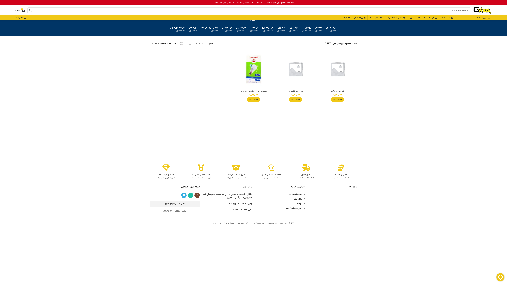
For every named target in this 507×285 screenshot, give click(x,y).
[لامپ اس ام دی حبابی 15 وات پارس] (253, 69)
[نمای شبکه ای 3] (186, 43)
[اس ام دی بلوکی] (337, 69)
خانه (355, 43)
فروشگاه (298, 203)
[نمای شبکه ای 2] (190, 43)
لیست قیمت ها (295, 194)
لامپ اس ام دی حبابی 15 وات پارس (253, 91)
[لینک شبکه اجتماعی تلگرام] (184, 195)
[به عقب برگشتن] (260, 20)
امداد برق (298, 199)
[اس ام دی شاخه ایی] (295, 69)
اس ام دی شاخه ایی (295, 91)
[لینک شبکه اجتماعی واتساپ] (190, 195)
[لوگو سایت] (482, 10)
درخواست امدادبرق (294, 208)
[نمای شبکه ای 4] (181, 43)
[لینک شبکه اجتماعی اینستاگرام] (197, 195)
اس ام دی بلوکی (337, 91)
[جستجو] (30, 10)
